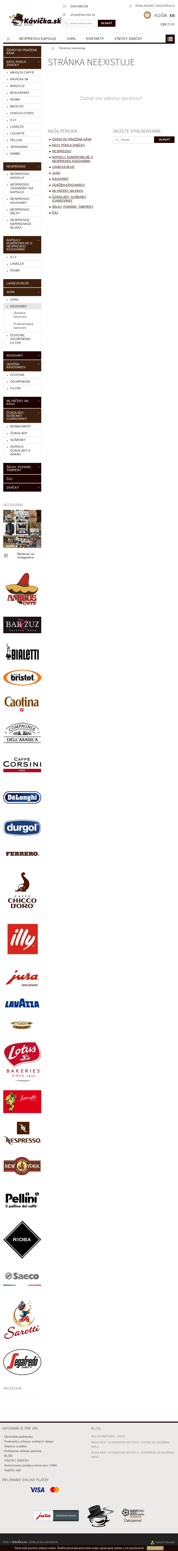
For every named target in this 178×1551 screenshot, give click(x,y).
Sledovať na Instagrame (25, 555)
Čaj (9, 479)
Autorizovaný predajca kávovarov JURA (30, 1465)
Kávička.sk (19, 79)
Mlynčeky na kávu (17, 402)
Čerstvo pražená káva (22, 51)
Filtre (15, 388)
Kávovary (18, 306)
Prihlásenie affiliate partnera (22, 1451)
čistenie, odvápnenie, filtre (20, 339)
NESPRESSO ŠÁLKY (19, 211)
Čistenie (17, 375)
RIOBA (15, 99)
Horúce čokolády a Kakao (20, 450)
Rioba (15, 270)
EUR (171, 24)
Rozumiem (155, 1548)
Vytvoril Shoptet (165, 1542)
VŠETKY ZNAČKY (128, 38)
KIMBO (15, 153)
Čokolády (19, 433)
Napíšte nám (12, 1470)
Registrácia (165, 5)
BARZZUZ (17, 86)
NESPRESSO (16, 166)
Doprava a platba (15, 1446)
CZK (163, 24)
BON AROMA (19, 92)
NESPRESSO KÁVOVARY (19, 200)
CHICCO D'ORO (22, 113)
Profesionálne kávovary (23, 326)
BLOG (8, 1455)
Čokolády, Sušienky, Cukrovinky (17, 415)
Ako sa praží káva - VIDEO (108, 1436)
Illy (13, 120)
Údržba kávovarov (16, 365)
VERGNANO (19, 147)
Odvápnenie (20, 381)
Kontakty (95, 38)
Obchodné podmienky (18, 1436)
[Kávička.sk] (35, 19)
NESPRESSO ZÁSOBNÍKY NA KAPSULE (21, 188)
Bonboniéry (20, 426)
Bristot (17, 106)
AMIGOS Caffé (22, 72)
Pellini (16, 140)
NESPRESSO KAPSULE (37, 38)
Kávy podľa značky (16, 63)
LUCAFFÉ (17, 133)
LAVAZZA (17, 126)
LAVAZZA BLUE (18, 283)
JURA (71, 38)
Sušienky (18, 440)
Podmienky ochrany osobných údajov (29, 1441)
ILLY (13, 257)
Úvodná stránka (8, 38)
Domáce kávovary (20, 314)
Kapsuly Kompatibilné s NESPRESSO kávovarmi (19, 244)
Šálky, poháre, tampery (19, 468)
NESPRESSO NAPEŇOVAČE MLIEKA (20, 223)
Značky (13, 487)
